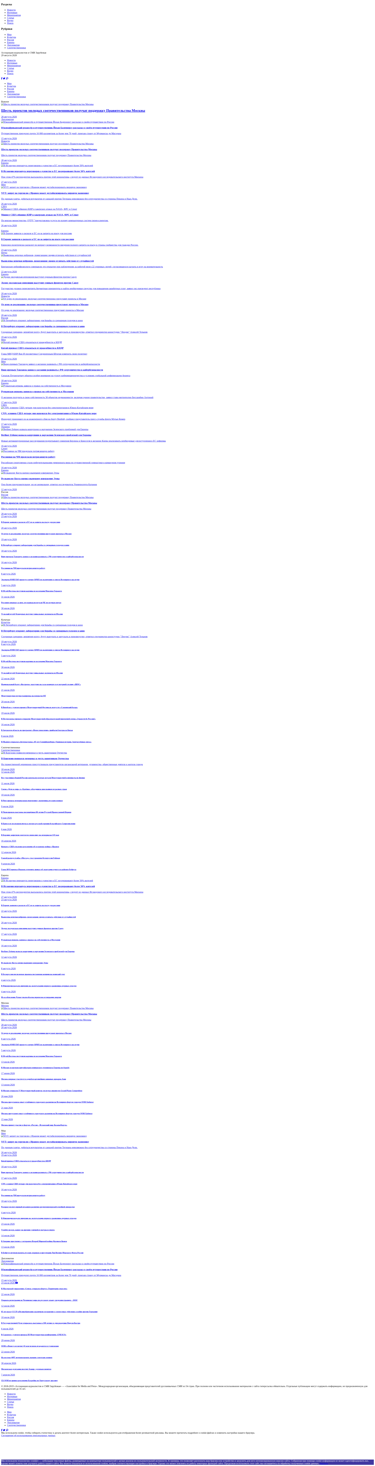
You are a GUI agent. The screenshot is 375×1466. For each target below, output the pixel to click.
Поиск (10, 23)
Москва (5, 1005)
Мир (9, 34)
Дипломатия (13, 45)
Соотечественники (16, 47)
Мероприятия (14, 15)
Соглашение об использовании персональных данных (28, 1435)
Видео (10, 20)
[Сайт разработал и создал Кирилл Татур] (27, 1458)
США (4, 206)
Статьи (10, 18)
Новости (11, 10)
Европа (10, 42)
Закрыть (324, 1463)
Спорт (4, 448)
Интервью (12, 12)
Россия (10, 40)
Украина (5, 426)
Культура (11, 37)
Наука (4, 252)
